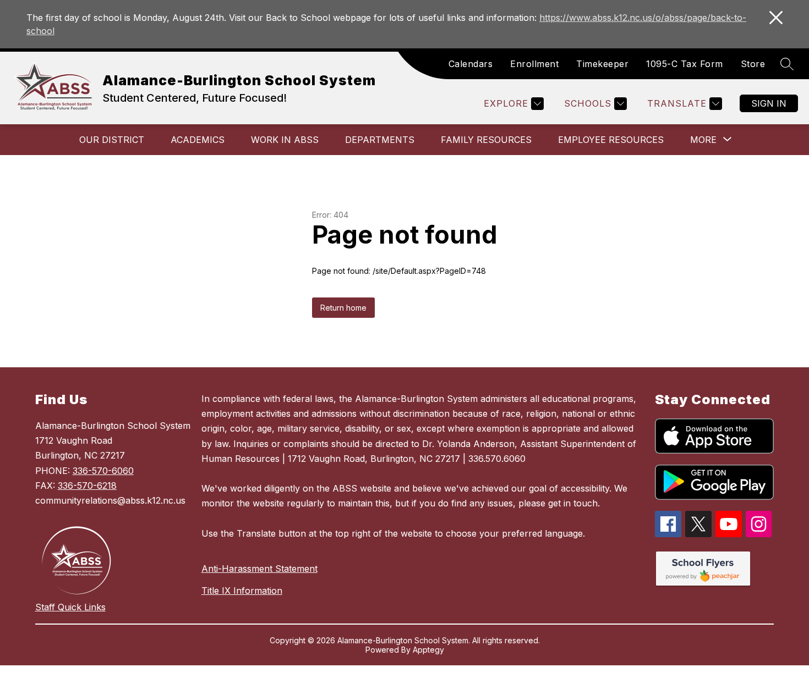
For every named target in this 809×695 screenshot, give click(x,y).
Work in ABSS (285, 139)
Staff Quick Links (70, 607)
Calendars (471, 63)
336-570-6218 (87, 485)
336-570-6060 (103, 470)
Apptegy (428, 649)
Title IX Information (241, 590)
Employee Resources (611, 139)
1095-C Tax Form (684, 63)
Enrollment (534, 63)
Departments (379, 139)
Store (753, 63)
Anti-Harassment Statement (259, 568)
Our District (111, 139)
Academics (198, 139)
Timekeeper (602, 63)
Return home (343, 307)
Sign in (768, 103)
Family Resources (486, 139)
